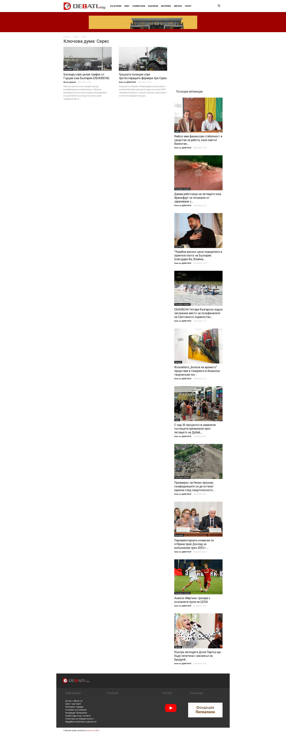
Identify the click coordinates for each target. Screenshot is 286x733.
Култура (178, 362)
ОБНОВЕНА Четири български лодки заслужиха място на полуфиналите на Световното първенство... (198, 313)
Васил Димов (69, 82)
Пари (177, 131)
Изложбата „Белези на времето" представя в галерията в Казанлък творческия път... (197, 370)
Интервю (166, 6)
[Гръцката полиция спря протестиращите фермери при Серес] (143, 59)
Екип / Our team (73, 703)
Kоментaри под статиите (78, 715)
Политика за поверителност (79, 718)
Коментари (138, 6)
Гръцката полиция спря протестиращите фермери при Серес (143, 76)
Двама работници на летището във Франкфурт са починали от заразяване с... (197, 197)
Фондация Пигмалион (76, 712)
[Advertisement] (198, 58)
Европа (178, 6)
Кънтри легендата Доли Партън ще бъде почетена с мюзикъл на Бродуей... (197, 655)
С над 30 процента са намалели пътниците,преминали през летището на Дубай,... (195, 428)
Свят (126, 6)
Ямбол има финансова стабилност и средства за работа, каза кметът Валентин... (198, 139)
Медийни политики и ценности (80, 721)
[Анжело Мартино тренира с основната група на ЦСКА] (198, 576)
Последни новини (182, 189)
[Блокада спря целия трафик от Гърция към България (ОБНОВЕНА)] (87, 59)
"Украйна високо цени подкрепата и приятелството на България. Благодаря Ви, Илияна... (198, 255)
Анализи (153, 6)
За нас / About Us (74, 700)
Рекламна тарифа (74, 706)
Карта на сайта (92, 730)
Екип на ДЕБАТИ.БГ (127, 82)
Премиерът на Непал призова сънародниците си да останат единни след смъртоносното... (194, 486)
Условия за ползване (76, 709)
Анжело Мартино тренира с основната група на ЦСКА (192, 600)
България (115, 6)
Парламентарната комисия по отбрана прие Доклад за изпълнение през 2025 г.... (194, 544)
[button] (219, 6)
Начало (66, 36)
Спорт (188, 6)
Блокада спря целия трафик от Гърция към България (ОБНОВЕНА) (86, 76)
